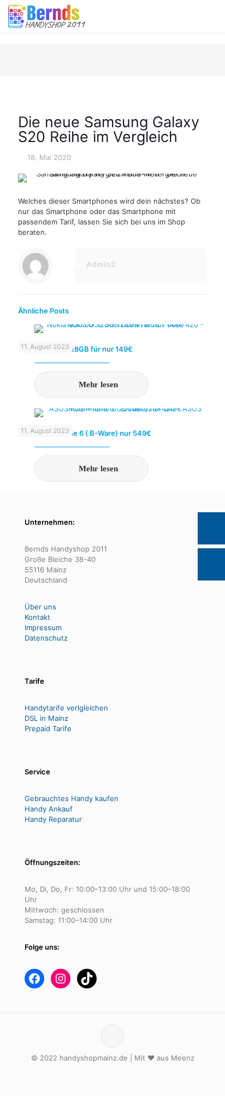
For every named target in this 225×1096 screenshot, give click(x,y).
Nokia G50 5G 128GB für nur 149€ (75, 349)
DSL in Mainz (46, 718)
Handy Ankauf (49, 808)
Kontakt (37, 617)
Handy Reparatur (53, 819)
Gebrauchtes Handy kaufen (72, 798)
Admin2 (101, 264)
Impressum (43, 627)
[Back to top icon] (112, 1035)
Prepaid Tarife (48, 728)
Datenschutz (46, 637)
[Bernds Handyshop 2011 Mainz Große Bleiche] (46, 16)
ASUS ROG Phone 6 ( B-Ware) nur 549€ (84, 433)
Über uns (40, 606)
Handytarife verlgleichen (66, 707)
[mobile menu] (210, 16)
